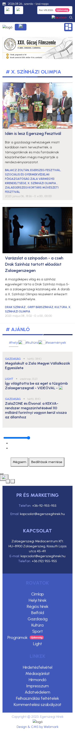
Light (37, 643)
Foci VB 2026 (46, 10)
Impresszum (37, 685)
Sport (37, 631)
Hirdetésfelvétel (37, 667)
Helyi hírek (37, 600)
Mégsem (19, 462)
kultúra (61, 307)
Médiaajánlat (37, 673)
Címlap (37, 594)
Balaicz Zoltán (17, 170)
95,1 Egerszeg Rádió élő (8, 10)
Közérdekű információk (20, 27)
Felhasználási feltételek (37, 698)
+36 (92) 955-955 (44, 561)
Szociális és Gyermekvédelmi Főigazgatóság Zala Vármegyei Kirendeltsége (29, 179)
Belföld (37, 612)
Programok (18, 637)
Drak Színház (15, 307)
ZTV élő (19, 10)
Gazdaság (38, 618)
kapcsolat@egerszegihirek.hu (42, 514)
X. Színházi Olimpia (42, 183)
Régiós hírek (37, 606)
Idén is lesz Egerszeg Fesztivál (33, 133)
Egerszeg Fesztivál (45, 170)
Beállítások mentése (46, 462)
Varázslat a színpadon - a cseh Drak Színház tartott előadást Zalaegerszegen (34, 264)
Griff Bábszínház (40, 307)
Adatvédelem (37, 692)
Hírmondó (37, 679)
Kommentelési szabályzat (37, 704)
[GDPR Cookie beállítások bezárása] (1, 473)
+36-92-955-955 (44, 506)
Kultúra (37, 625)
